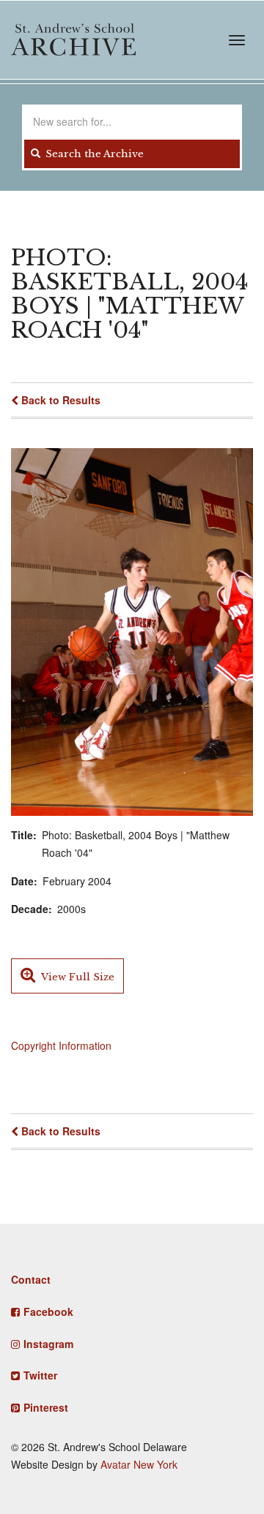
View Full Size (76, 977)
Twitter (40, 1375)
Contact (31, 1279)
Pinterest (45, 1407)
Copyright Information (61, 1045)
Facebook (48, 1311)
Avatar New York (138, 1464)
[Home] (73, 39)
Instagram (48, 1343)
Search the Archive (93, 154)
